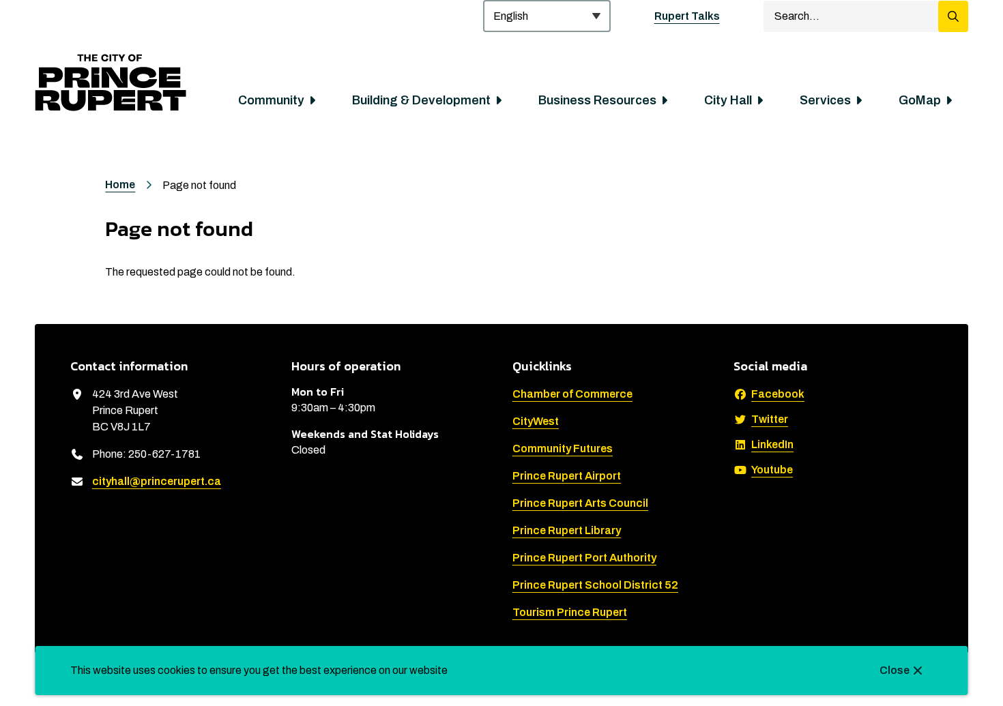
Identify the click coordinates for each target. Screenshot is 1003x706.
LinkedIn (772, 444)
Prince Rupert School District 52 (595, 585)
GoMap (920, 100)
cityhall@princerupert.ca (156, 481)
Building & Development (421, 100)
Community (271, 100)
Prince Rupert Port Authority (584, 557)
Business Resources (597, 100)
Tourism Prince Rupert (569, 612)
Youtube (772, 469)
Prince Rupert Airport (566, 476)
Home (120, 184)
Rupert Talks (687, 16)
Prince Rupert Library (566, 530)
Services (825, 100)
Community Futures (562, 448)
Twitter (769, 419)
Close (895, 670)
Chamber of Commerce (572, 394)
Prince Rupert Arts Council (580, 503)
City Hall (728, 100)
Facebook (777, 394)
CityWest (535, 421)
